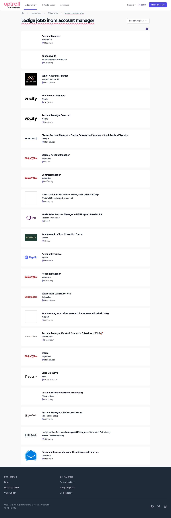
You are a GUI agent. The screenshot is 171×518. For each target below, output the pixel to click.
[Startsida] (22, 13)
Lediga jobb (36, 13)
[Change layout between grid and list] (147, 28)
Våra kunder (10, 492)
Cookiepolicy (66, 492)
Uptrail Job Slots (11, 487)
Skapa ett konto (157, 5)
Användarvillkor (67, 482)
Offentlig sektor (48, 5)
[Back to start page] (12, 5)
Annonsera (64, 5)
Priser (6, 482)
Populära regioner (136, 21)
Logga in (142, 5)
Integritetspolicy (67, 487)
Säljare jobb (53, 13)
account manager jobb (74, 13)
